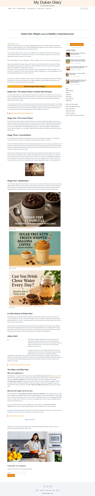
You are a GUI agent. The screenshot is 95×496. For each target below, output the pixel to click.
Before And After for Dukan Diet (16, 415)
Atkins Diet (48, 490)
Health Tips (40, 8)
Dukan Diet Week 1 (70, 108)
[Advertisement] (47, 20)
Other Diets (68, 96)
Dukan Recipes (21, 8)
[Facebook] (81, 8)
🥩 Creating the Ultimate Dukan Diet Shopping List (21, 113)
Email (9, 473)
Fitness (67, 92)
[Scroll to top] (91, 494)
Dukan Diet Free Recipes (72, 104)
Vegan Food (68, 100)
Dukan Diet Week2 (70, 113)
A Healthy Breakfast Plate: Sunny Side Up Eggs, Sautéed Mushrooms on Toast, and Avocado (78, 81)
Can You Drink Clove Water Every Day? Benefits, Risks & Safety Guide (26, 305)
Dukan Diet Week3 (70, 111)
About (37, 490)
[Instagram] (86, 8)
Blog (14, 8)
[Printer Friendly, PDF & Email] (12, 44)
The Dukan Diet (31, 8)
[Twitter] (84, 8)
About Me (48, 8)
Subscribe (11, 475)
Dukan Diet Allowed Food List (73, 106)
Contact (57, 490)
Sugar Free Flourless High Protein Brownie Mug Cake (22, 227)
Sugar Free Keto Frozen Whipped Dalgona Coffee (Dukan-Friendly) (25, 266)
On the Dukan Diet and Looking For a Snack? (20, 364)
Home (9, 8)
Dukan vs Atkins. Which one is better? (75, 115)
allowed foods (55, 376)
